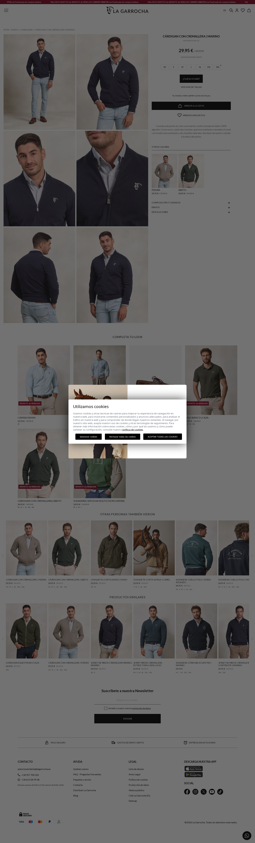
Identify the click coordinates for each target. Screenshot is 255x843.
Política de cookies (132, 429)
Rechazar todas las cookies (122, 436)
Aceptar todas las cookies (163, 436)
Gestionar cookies (88, 436)
